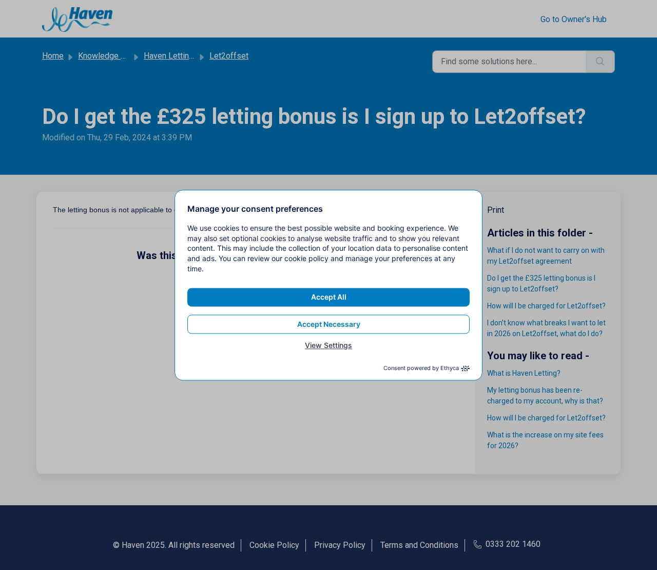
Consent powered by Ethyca (421, 368)
